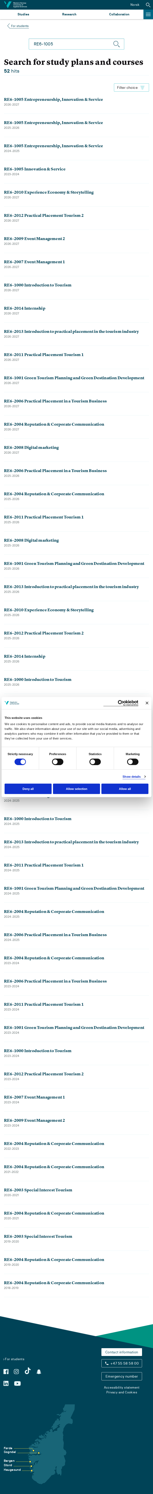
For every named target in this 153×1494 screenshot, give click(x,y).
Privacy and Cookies (121, 1392)
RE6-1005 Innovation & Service (35, 169)
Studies (23, 14)
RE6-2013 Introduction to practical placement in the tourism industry (71, 331)
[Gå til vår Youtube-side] (17, 1383)
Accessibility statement (122, 1387)
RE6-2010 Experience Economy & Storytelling (49, 192)
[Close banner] (147, 703)
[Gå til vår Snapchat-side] (39, 1372)
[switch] (57, 762)
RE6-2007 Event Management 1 (34, 261)
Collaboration (119, 14)
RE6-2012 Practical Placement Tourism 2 (44, 215)
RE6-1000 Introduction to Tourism (38, 285)
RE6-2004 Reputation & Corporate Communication (54, 424)
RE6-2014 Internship (24, 308)
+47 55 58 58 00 (124, 1363)
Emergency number (122, 1376)
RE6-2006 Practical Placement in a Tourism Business (55, 401)
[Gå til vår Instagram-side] (16, 1371)
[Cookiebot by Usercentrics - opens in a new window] (120, 703)
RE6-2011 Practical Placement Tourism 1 (44, 354)
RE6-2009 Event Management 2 (34, 238)
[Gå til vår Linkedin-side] (6, 1383)
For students (20, 26)
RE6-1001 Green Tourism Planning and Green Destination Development (74, 377)
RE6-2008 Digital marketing (31, 447)
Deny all (28, 789)
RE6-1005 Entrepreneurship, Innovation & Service (53, 99)
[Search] (117, 44)
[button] (148, 5)
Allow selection (76, 789)
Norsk (134, 5)
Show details (132, 776)
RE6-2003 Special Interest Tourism (38, 1190)
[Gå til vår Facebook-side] (6, 1371)
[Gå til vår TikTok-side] (27, 1370)
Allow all (125, 789)
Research (69, 14)
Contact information (121, 1352)
